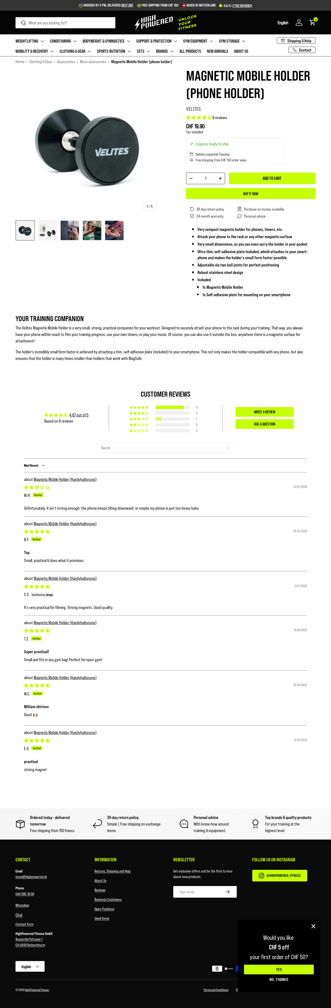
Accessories (66, 61)
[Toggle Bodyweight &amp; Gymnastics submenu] (128, 41)
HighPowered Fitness (37, 990)
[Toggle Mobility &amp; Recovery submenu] (52, 51)
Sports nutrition (111, 51)
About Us (100, 880)
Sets (140, 51)
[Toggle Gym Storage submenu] (243, 41)
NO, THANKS (278, 979)
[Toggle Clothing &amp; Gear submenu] (89, 51)
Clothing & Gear (72, 51)
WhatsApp (22, 905)
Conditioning (60, 41)
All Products (190, 51)
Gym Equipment (195, 41)
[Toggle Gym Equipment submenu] (211, 41)
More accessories (93, 61)
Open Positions (104, 908)
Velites (193, 109)
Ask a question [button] (264, 424)
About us (241, 51)
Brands (162, 51)
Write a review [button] (264, 411)
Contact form (24, 924)
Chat (19, 914)
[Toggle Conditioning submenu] (75, 41)
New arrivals (217, 51)
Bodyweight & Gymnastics (104, 41)
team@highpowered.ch (31, 876)
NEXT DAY (127, 5)
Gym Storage (229, 41)
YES (279, 969)
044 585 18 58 (25, 893)
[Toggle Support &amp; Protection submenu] (175, 41)
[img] (37, 487)
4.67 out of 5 (78, 414)
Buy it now (250, 193)
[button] (283, 22)
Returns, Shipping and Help (113, 871)
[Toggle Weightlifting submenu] (42, 41)
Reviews (100, 889)
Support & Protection (154, 41)
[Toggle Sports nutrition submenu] (129, 51)
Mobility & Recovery (32, 51)
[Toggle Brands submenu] (172, 51)
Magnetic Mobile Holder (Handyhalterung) (65, 479)
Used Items (102, 918)
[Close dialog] (313, 926)
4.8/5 (237, 5)
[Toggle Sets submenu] (148, 51)
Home (20, 61)
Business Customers (108, 899)
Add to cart (272, 178)
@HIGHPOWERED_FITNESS (284, 875)
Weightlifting (27, 41)
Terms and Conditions (216, 990)
